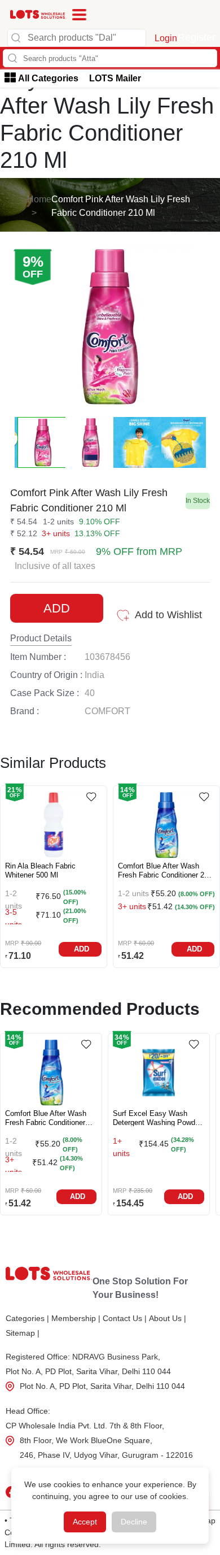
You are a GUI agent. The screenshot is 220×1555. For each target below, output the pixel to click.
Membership (75, 1318)
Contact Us (125, 1318)
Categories (27, 1318)
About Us (167, 1318)
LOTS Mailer (115, 78)
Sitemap (22, 1332)
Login (166, 38)
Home (39, 199)
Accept (85, 1521)
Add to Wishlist (168, 614)
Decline (134, 1521)
